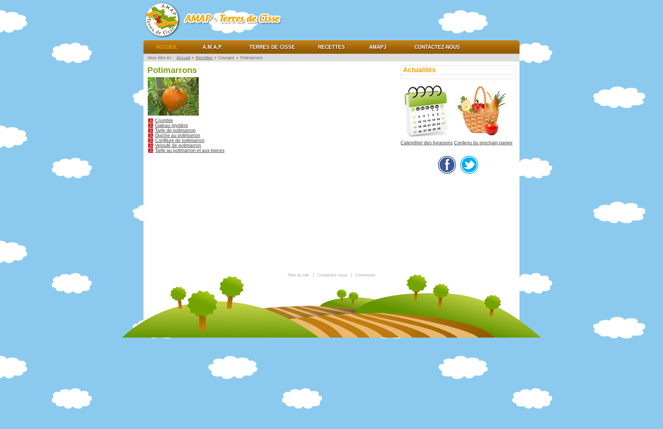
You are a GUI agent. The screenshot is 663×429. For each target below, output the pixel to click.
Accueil (167, 47)
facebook (447, 165)
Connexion (365, 275)
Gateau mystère (171, 125)
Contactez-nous (437, 47)
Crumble (164, 120)
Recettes (331, 47)
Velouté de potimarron (178, 145)
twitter (469, 165)
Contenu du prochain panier (483, 143)
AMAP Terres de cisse (220, 19)
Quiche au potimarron (177, 135)
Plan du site (298, 275)
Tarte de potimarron (175, 130)
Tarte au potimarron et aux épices (189, 150)
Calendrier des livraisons (427, 143)
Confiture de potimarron (180, 140)
